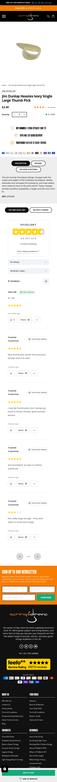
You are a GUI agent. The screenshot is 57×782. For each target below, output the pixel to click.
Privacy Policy (7, 708)
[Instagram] (31, 646)
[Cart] (53, 16)
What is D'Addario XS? (37, 752)
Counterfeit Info (35, 763)
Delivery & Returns (28, 169)
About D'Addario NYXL (38, 748)
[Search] (48, 16)
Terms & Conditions (9, 712)
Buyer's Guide (34, 716)
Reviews (38, 163)
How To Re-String (36, 737)
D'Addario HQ (34, 767)
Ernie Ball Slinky (8, 737)
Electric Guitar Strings (10, 744)
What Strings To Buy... (37, 760)
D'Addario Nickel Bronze (11, 741)
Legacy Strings (7, 752)
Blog (3, 724)
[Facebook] (21, 646)
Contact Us (6, 705)
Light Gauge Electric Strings (12, 760)
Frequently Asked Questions (12, 716)
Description (20, 163)
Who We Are (6, 701)
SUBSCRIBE (46, 597)
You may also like (17, 210)
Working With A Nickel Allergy (40, 744)
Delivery (32, 701)
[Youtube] (35, 646)
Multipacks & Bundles (10, 756)
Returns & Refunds (36, 705)
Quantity (5, 114)
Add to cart (28, 773)
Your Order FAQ (35, 708)
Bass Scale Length (36, 756)
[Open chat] (4, 769)
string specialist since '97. (31, 128)
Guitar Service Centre (10, 720)
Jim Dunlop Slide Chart (38, 741)
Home (4, 85)
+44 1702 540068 (30, 653)
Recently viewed (40, 210)
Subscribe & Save (36, 720)
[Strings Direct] (28, 16)
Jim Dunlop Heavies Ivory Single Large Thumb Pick (27, 85)
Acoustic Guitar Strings (11, 748)
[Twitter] (26, 646)
